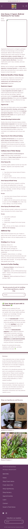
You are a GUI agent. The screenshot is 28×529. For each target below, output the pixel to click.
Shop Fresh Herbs (8, 481)
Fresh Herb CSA (8, 485)
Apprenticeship (8, 496)
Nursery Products (6, 460)
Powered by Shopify (20, 527)
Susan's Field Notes (9, 507)
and (14, 338)
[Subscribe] (23, 294)
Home (4, 478)
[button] (1, 6)
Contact (5, 503)
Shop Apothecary (8, 488)
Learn (4, 500)
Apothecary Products (7, 430)
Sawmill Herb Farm (11, 527)
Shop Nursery (7, 492)
